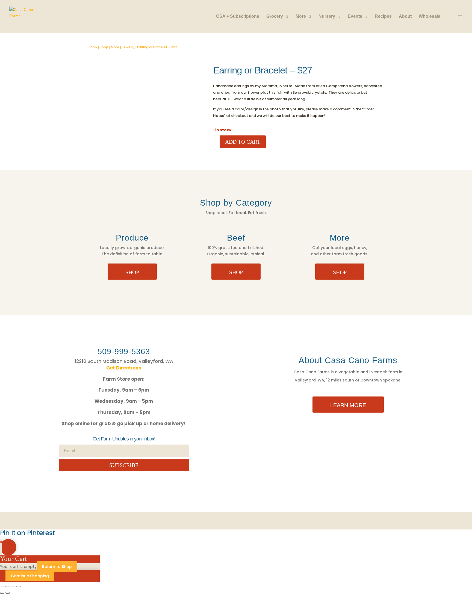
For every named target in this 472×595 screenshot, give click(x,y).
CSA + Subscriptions (237, 16)
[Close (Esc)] (18, 586)
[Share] (13, 586)
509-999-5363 (124, 351)
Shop (92, 47)
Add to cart (242, 142)
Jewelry (128, 47)
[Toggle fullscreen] (7, 586)
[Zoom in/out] (2, 586)
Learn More (348, 405)
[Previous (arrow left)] (2, 593)
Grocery (274, 16)
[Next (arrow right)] (7, 593)
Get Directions (123, 368)
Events (355, 16)
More (301, 16)
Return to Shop (57, 566)
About (405, 16)
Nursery (326, 16)
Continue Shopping (30, 576)
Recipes (383, 16)
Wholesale (429, 16)
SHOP (132, 272)
